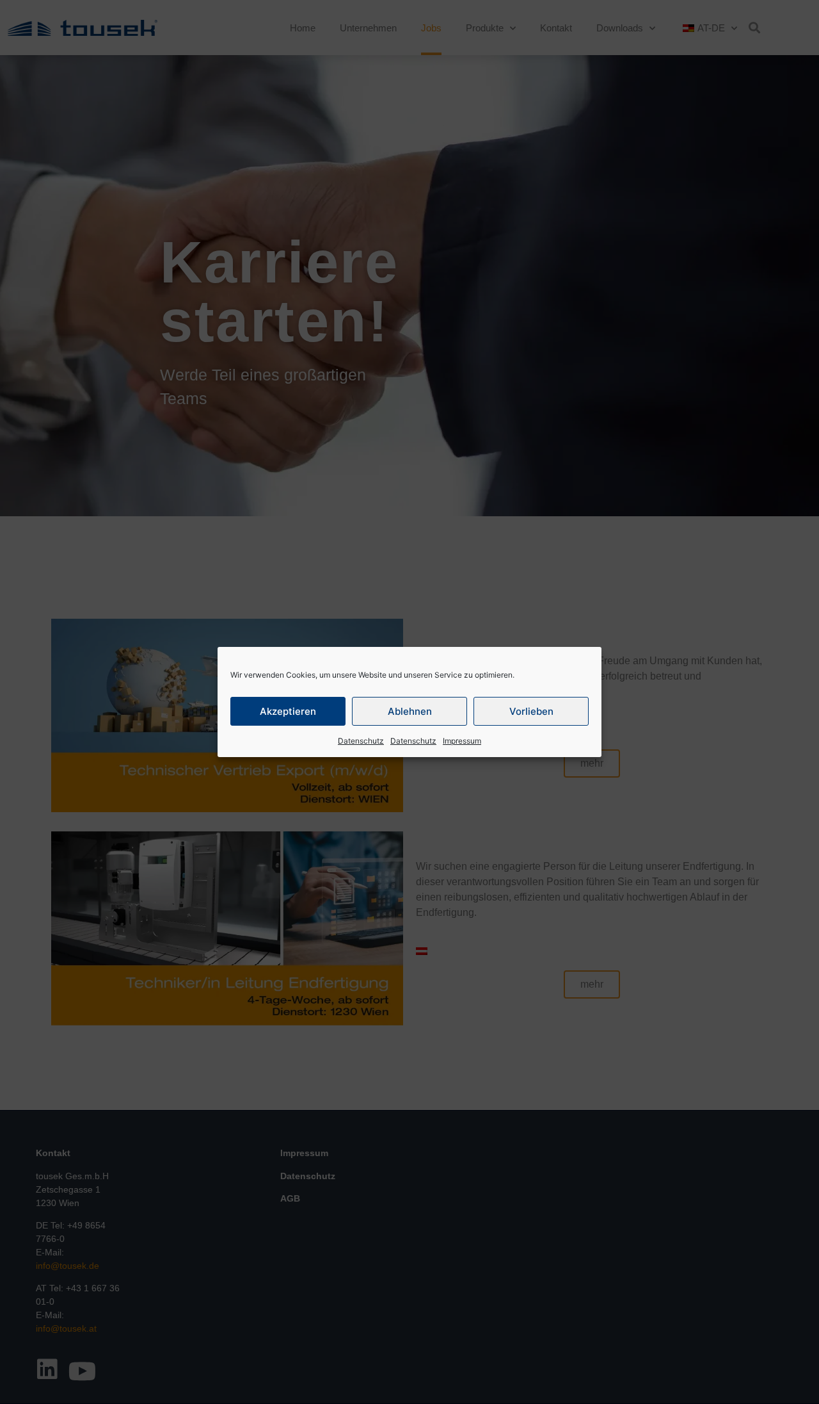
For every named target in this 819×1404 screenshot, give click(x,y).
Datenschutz (361, 741)
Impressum (462, 741)
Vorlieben (531, 711)
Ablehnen (410, 711)
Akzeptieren (288, 711)
